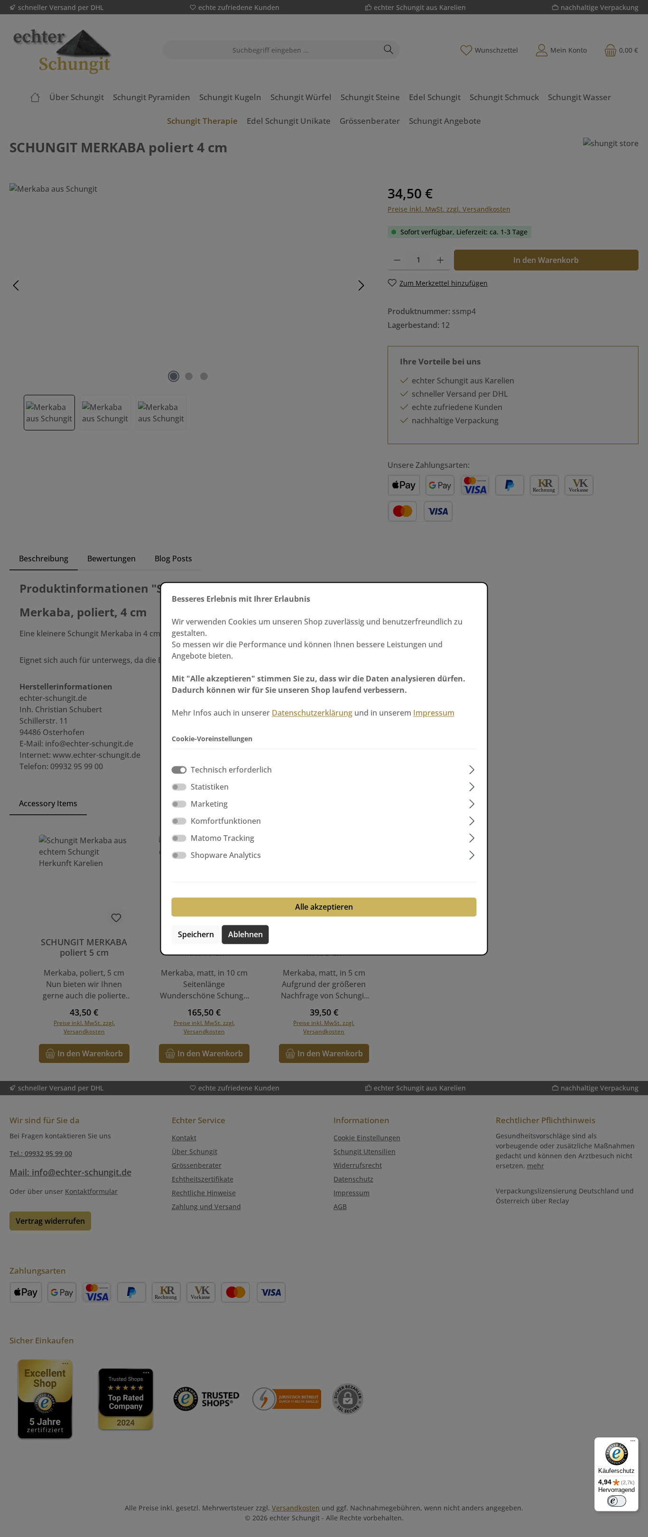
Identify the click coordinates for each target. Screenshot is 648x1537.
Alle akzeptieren (324, 907)
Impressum (433, 713)
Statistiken (210, 787)
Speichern (196, 934)
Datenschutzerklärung (312, 713)
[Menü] (633, 1443)
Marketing (209, 804)
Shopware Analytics (226, 855)
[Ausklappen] (471, 768)
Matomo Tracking (222, 838)
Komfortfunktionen (226, 821)
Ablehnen (245, 934)
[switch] (179, 787)
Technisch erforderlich (231, 769)
